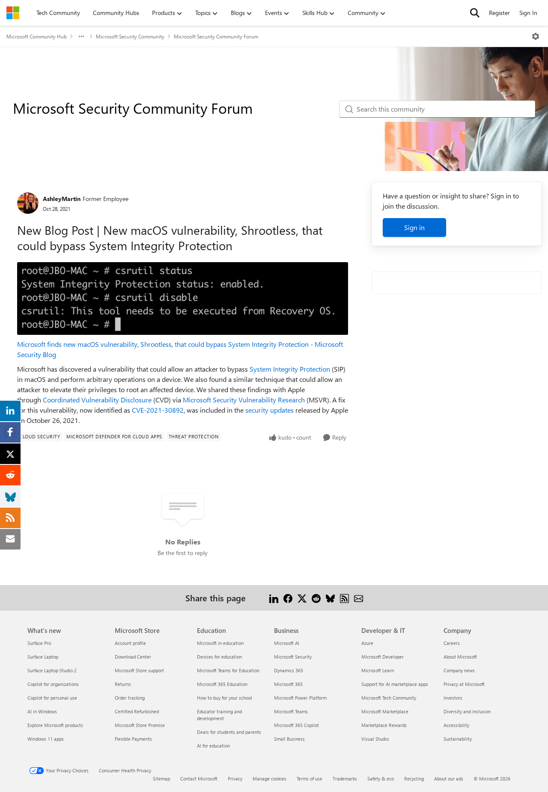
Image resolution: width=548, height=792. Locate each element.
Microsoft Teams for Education (228, 670)
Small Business (289, 739)
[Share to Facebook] (287, 597)
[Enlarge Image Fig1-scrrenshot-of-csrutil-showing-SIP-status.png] (182, 298)
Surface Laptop (42, 656)
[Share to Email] (358, 597)
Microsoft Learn (377, 670)
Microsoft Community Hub (36, 36)
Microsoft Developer (382, 656)
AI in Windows (42, 711)
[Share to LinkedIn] (273, 597)
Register (499, 13)
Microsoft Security (293, 656)
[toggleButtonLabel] (536, 36)
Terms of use (309, 778)
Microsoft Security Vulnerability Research (244, 399)
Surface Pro (39, 643)
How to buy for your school (224, 697)
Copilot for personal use (52, 697)
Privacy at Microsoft (464, 684)
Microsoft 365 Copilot (296, 725)
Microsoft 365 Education (222, 684)
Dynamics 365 (288, 670)
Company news (459, 670)
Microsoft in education (220, 643)
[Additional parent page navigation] (81, 36)
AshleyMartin (61, 199)
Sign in (414, 227)
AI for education (213, 745)
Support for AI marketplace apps (394, 684)
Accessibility (456, 725)
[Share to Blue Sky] (330, 597)
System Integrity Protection (290, 368)
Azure (367, 643)
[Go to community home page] (12, 12)
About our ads (448, 778)
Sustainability (458, 739)
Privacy (235, 778)
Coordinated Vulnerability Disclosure (97, 399)
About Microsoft (460, 656)
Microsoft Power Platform (300, 697)
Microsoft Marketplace (384, 711)
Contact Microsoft (198, 778)
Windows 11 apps (45, 739)
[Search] (475, 13)
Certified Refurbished (137, 711)
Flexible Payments (133, 739)
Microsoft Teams (291, 711)
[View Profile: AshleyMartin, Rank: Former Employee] (28, 203)
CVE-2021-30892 (158, 409)
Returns (123, 684)
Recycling (414, 778)
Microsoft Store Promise (140, 725)
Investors (453, 697)
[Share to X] (302, 597)
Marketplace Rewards (384, 725)
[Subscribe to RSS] (344, 597)
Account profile (130, 643)
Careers (452, 643)
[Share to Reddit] (316, 597)
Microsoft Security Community (130, 36)
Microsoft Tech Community (388, 697)
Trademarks (345, 778)
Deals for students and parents (229, 732)
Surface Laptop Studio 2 (52, 670)
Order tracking (130, 697)
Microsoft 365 (288, 684)
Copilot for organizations (53, 684)
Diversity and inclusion (467, 711)
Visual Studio (375, 739)
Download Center (133, 656)
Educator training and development (219, 714)
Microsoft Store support (139, 670)
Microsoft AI (286, 643)
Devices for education (219, 656)
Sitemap (161, 778)
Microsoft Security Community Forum (216, 36)
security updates (269, 409)
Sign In (528, 13)
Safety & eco (380, 778)
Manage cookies (269, 778)
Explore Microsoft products (55, 725)
